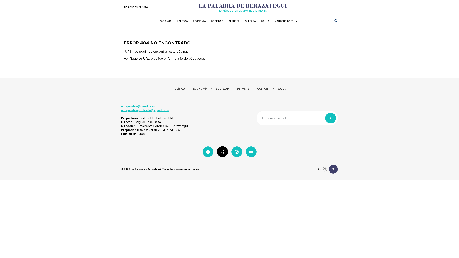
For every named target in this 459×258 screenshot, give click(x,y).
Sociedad (217, 21)
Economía (199, 21)
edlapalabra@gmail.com (138, 106)
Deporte (234, 21)
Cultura (250, 21)
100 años (165, 21)
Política (182, 21)
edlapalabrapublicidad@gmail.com (145, 110)
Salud (265, 21)
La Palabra (243, 6)
